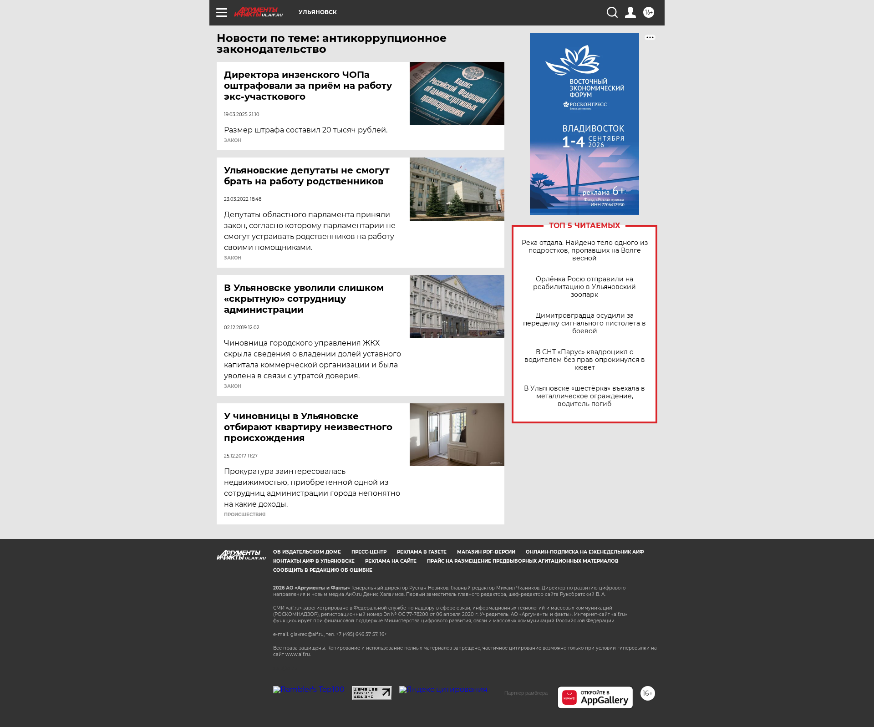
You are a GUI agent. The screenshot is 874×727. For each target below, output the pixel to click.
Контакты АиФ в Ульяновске (314, 561)
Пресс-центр (368, 552)
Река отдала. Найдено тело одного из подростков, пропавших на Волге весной (585, 250)
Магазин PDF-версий (486, 552)
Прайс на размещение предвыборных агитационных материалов (523, 561)
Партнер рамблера (526, 693)
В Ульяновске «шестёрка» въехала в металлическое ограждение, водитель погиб (584, 396)
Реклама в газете (422, 552)
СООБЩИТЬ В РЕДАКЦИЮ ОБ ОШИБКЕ (322, 570)
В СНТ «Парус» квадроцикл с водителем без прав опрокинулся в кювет (584, 359)
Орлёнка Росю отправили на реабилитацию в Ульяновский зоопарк (584, 287)
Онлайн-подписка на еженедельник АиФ (585, 552)
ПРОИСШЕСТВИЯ (244, 515)
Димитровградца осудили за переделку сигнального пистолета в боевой (584, 323)
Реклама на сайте (391, 561)
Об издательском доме (307, 552)
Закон (232, 140)
